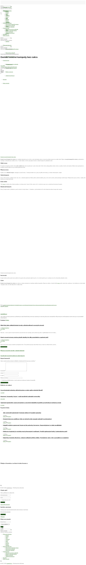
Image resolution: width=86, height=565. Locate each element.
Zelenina (7, 21)
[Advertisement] (43, 83)
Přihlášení (3, 516)
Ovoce (7, 17)
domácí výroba (14, 305)
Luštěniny (8, 15)
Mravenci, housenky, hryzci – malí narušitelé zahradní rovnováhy (20, 396)
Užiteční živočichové (10, 33)
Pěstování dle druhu (7, 7)
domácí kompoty (7, 305)
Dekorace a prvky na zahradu (12, 29)
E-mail (2, 375)
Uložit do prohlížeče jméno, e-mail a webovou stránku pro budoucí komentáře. (18, 380)
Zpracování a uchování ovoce (12, 54)
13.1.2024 (3, 65)
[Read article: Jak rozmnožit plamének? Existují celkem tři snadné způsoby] (44, 410)
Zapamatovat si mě (6, 499)
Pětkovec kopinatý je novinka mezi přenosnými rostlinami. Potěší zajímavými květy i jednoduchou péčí (35, 431)
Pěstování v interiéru (10, 26)
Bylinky (7, 12)
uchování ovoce (43, 305)
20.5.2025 (3, 399)
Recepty (5, 79)
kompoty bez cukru (33, 305)
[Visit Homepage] (7, 4)
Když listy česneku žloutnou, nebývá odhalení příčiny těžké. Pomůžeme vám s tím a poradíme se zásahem (36, 437)
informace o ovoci (21, 305)
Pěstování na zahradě (10, 52)
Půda (7, 18)
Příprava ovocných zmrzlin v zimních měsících (12, 350)
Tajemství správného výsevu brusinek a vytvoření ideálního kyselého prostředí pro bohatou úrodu (31, 402)
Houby (7, 13)
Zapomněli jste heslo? (5, 504)
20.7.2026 (3, 329)
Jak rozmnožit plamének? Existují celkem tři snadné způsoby (22, 413)
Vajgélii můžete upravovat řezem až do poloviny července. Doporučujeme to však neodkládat (32, 425)
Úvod (2, 54)
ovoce (4, 184)
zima (48, 305)
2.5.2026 (2, 405)
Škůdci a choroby (9, 71)
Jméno (2, 373)
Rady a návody (6, 35)
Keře (7, 14)
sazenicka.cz (10, 64)
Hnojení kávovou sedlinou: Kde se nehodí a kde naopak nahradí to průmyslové (27, 419)
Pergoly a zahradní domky (11, 30)
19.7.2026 (3, 341)
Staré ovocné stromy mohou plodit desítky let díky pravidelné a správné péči (24, 337)
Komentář (3, 370)
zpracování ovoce (53, 305)
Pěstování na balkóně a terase (12, 24)
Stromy (7, 20)
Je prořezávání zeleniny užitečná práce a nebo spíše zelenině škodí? (22, 390)
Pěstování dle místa (7, 23)
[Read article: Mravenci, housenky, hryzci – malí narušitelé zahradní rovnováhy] (43, 394)
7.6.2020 (2, 392)
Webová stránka (4, 377)
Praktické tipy (6, 28)
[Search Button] (11, 6)
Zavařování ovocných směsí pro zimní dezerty (13, 355)
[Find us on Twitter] (1, 13)
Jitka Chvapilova (5, 327)
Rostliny (7, 33)
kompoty (27, 305)
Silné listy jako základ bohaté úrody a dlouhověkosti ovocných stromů (22, 325)
